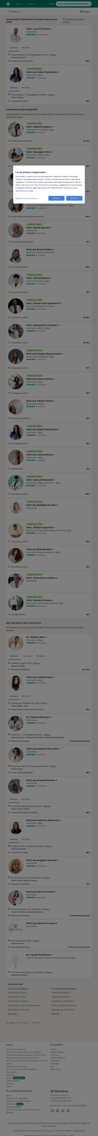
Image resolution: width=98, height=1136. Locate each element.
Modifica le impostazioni (26, 199)
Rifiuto (56, 198)
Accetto (74, 198)
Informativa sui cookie (24, 191)
